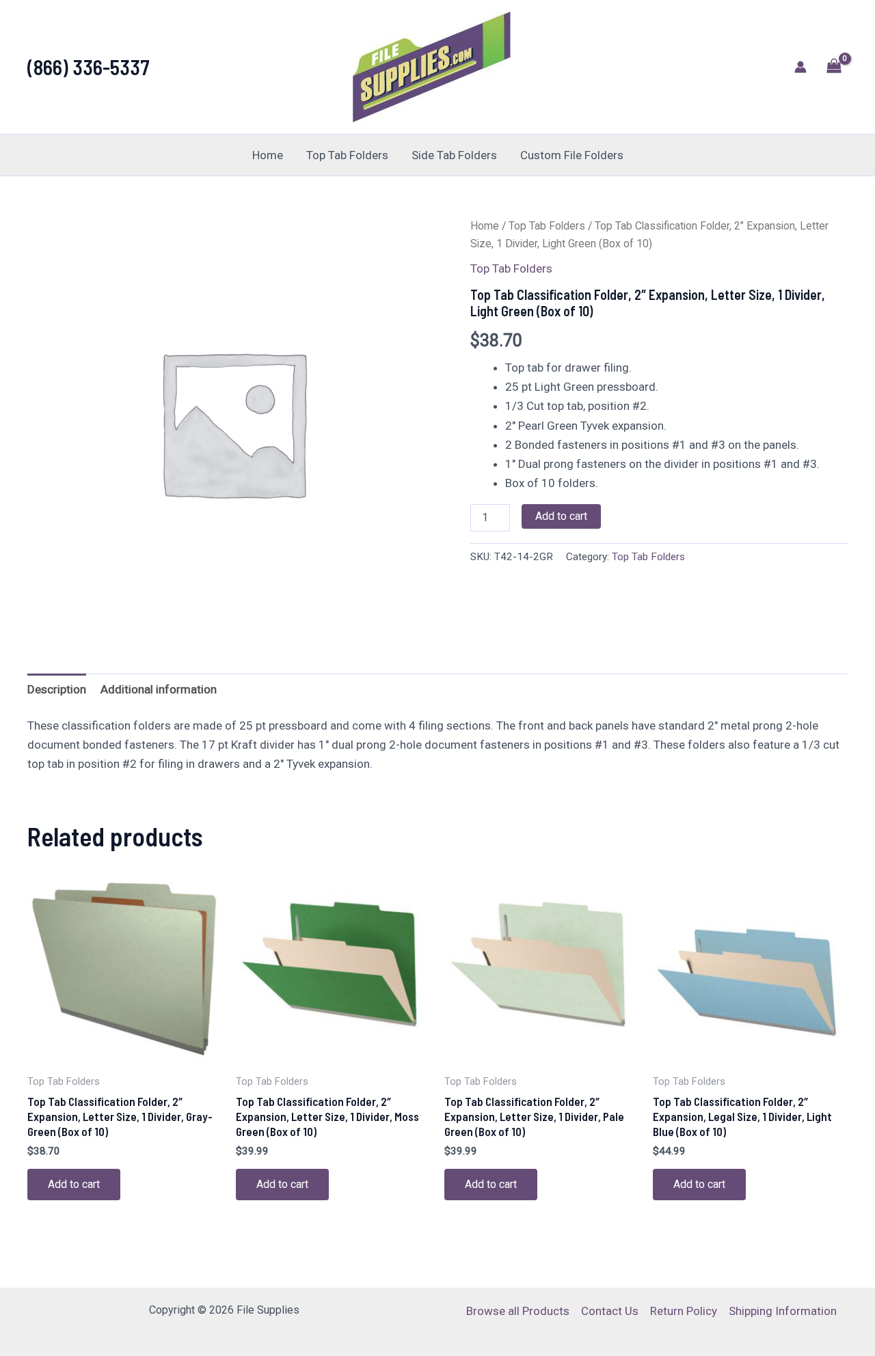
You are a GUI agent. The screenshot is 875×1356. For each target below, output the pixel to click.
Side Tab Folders (454, 155)
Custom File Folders (571, 155)
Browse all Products (517, 1311)
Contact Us (609, 1311)
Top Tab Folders (347, 155)
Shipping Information (783, 1311)
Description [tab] (56, 689)
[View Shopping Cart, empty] (834, 67)
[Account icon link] (800, 67)
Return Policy (683, 1311)
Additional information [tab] (158, 689)
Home (267, 155)
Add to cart (561, 516)
